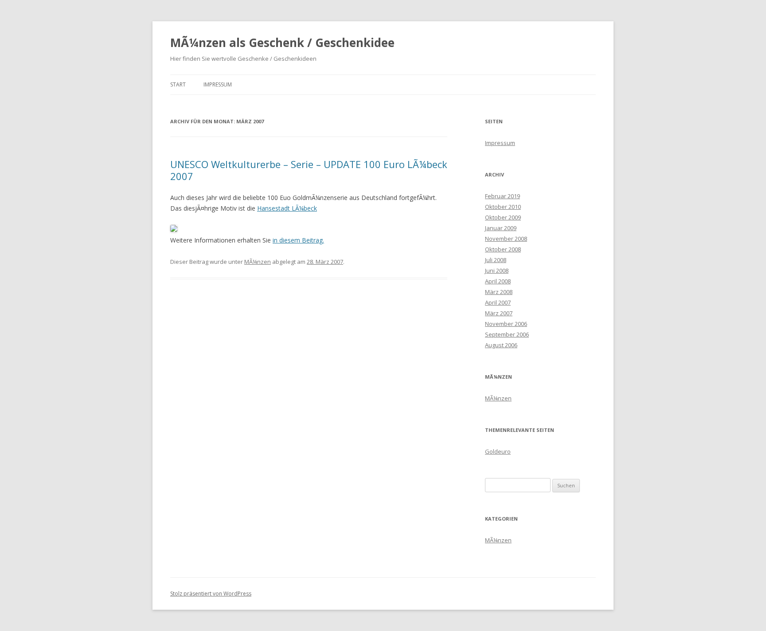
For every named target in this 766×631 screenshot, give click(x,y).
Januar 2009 (500, 228)
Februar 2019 (502, 196)
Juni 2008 (496, 270)
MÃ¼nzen (257, 262)
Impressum (217, 84)
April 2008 (498, 281)
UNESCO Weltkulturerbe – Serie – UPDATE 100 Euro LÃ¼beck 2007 (308, 169)
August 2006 (501, 345)
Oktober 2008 (503, 249)
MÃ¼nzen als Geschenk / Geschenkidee (282, 43)
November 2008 (506, 239)
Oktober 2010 (503, 207)
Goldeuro (498, 451)
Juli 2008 (495, 260)
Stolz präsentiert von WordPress (210, 593)
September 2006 (507, 334)
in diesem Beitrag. (298, 240)
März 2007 (498, 313)
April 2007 (498, 302)
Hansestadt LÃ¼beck (287, 208)
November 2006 (506, 324)
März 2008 (498, 292)
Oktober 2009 (503, 217)
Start (178, 84)
